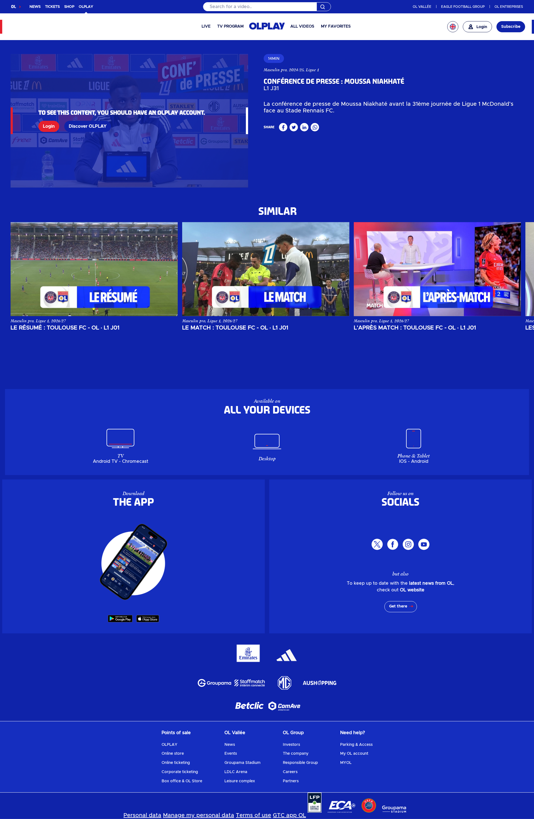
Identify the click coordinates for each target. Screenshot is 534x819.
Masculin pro (275, 69)
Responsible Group (300, 763)
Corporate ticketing (180, 772)
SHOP (69, 7)
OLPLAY (169, 745)
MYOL (346, 763)
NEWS (35, 7)
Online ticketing (176, 763)
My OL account (354, 754)
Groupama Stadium (242, 763)
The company (295, 754)
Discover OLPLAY (88, 126)
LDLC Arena (235, 772)
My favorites (336, 26)
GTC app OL (289, 815)
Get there (398, 606)
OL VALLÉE (422, 6)
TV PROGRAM (230, 26)
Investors (291, 745)
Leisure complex (239, 781)
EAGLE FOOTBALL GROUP (463, 6)
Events (230, 754)
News (229, 745)
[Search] (267, 6)
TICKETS (52, 7)
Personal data (142, 815)
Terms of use (253, 815)
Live (206, 26)
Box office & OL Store (182, 781)
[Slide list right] (511, 269)
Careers (290, 772)
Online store (173, 754)
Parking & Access (356, 745)
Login (49, 126)
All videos (302, 26)
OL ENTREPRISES (509, 6)
